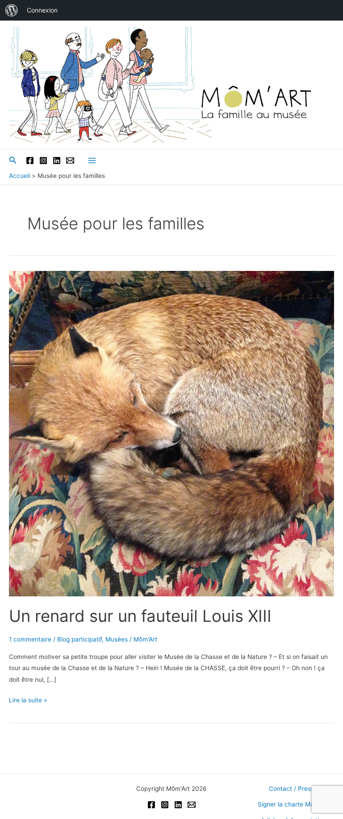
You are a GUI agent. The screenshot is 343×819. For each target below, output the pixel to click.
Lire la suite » (28, 701)
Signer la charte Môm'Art (293, 804)
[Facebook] (30, 160)
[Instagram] (43, 160)
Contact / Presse (293, 788)
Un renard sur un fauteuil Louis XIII (140, 616)
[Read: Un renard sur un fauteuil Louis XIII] (171, 433)
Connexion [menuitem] (42, 10)
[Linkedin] (57, 160)
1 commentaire (30, 639)
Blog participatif (79, 639)
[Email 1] (70, 160)
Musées (116, 639)
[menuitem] (11, 10)
